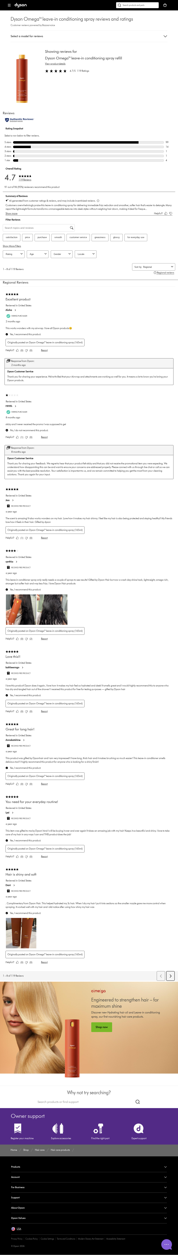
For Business (18, 1187)
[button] (89, 36)
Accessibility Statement (115, 1238)
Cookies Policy (31, 1238)
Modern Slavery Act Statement (90, 1238)
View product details (55, 63)
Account (15, 1177)
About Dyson (18, 1207)
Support (15, 1197)
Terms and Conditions (66, 1238)
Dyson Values (18, 1218)
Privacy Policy (16, 1238)
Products (15, 1166)
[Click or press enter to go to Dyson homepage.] (21, 6)
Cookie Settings (47, 1238)
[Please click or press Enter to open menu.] (9, 5)
